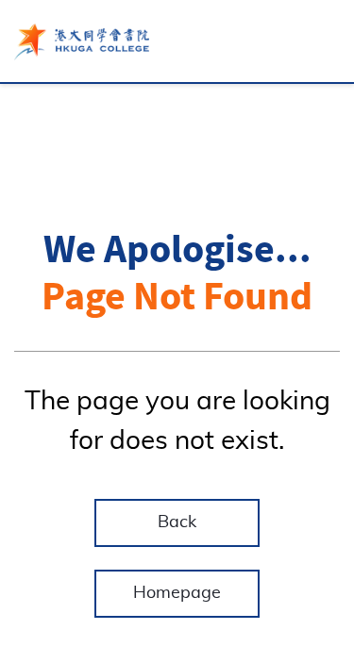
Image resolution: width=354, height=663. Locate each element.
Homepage (177, 593)
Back (177, 522)
